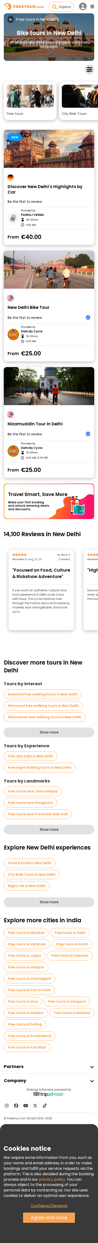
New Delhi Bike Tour (28, 307)
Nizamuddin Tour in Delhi (35, 424)
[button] (30, 101)
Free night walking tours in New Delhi (39, 767)
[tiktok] (45, 1105)
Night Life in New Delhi (27, 886)
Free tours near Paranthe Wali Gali (38, 814)
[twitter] (35, 1105)
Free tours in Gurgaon (67, 1001)
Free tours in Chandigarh (29, 978)
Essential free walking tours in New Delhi (42, 694)
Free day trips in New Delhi (30, 756)
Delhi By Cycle (31, 331)
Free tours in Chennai (69, 955)
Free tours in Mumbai (26, 932)
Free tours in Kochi (72, 944)
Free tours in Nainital (72, 1012)
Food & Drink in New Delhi (29, 863)
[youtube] (26, 1105)
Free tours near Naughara (30, 802)
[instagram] (7, 1105)
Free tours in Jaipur (24, 955)
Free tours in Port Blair (27, 1047)
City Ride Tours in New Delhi (31, 874)
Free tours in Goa (23, 1001)
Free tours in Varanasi (27, 944)
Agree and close (49, 1217)
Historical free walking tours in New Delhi (43, 705)
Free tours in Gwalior (26, 1012)
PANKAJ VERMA (32, 215)
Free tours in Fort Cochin (29, 990)
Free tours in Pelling (25, 1024)
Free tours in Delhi (70, 932)
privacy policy (52, 1179)
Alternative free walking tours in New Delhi (44, 717)
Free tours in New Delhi (37, 19)
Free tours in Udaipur (26, 967)
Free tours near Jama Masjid (33, 791)
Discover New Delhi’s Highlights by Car (45, 189)
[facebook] (16, 1105)
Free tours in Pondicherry (29, 1036)
